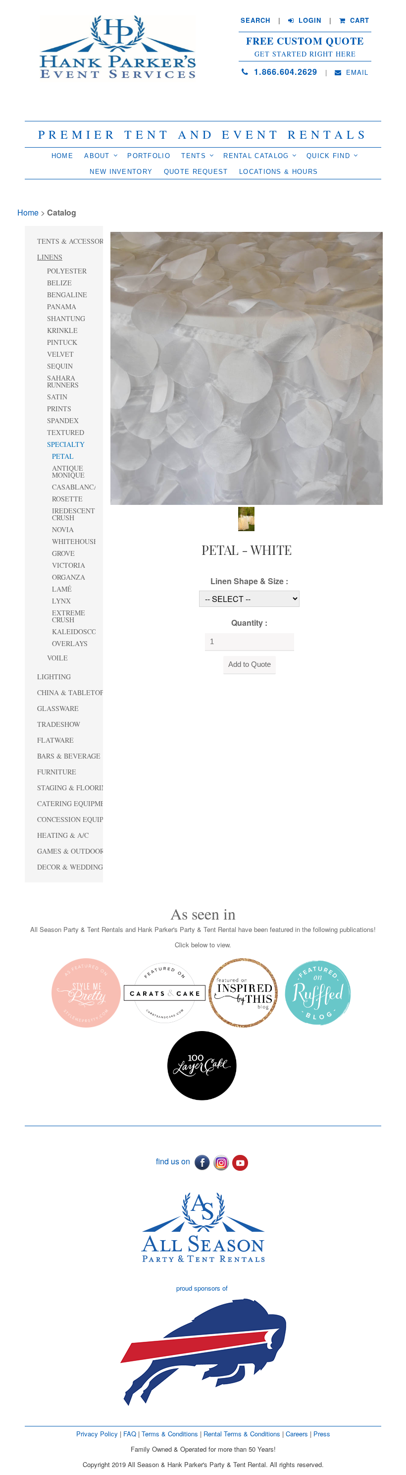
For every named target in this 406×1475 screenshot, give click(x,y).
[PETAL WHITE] (246, 367)
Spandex (63, 420)
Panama (61, 306)
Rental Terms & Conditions (241, 1433)
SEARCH (255, 20)
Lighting (54, 676)
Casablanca (74, 487)
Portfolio (148, 156)
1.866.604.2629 (284, 71)
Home (62, 156)
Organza (68, 577)
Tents (193, 156)
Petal (63, 456)
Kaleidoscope (74, 631)
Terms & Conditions (170, 1433)
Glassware (58, 708)
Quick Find (328, 156)
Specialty (66, 444)
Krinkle (62, 330)
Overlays (70, 643)
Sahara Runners (63, 381)
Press (321, 1433)
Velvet (60, 354)
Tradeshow (58, 724)
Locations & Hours (278, 171)
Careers (298, 1433)
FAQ (129, 1433)
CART (358, 20)
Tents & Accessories (76, 241)
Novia (63, 529)
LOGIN (308, 20)
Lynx (61, 600)
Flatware (55, 740)
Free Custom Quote (305, 41)
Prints (59, 408)
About (97, 156)
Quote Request (196, 171)
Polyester (67, 270)
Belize (59, 282)
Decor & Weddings (72, 867)
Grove (63, 553)
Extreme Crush (68, 616)
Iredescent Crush (73, 514)
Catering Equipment (75, 803)
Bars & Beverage (69, 756)
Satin (57, 396)
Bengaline (67, 294)
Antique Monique (68, 471)
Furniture (56, 771)
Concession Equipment (80, 819)
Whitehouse (74, 541)
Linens (49, 257)
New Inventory (121, 171)
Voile (57, 657)
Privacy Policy (97, 1433)
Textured (65, 432)
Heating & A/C (63, 835)
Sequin (60, 366)
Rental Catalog (256, 156)
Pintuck (62, 342)
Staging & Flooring (74, 787)
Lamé (62, 589)
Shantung (66, 318)
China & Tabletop (70, 692)
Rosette (67, 498)
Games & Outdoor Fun (78, 851)
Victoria (68, 565)
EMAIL (356, 72)
